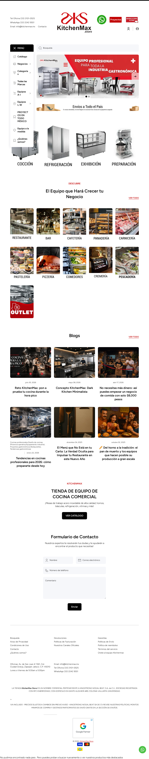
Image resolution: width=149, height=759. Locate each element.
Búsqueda (14, 638)
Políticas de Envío (106, 641)
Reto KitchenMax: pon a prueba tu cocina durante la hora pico (31, 391)
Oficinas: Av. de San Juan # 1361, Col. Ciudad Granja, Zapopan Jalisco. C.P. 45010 (30, 665)
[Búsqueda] (39, 48)
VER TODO (134, 198)
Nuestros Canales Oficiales (66, 645)
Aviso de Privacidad (19, 641)
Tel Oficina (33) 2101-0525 (66, 668)
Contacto (14, 649)
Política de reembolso (108, 645)
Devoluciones (60, 638)
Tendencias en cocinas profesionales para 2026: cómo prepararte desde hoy (30, 462)
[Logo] (74, 22)
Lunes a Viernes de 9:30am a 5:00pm (27, 670)
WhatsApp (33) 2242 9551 (66, 671)
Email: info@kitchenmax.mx (66, 664)
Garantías (102, 638)
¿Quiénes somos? (18, 653)
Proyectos (115, 19)
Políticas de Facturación (65, 641)
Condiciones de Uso (19, 645)
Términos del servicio (107, 649)
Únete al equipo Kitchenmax (111, 653)
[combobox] (88, 48)
